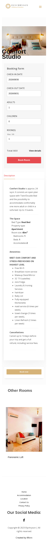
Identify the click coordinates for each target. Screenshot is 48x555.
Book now (24, 372)
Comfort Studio (14, 54)
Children (12, 116)
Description (9, 175)
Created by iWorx (24, 537)
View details (35, 150)
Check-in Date (14, 74)
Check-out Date (16, 88)
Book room (24, 160)
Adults (11, 102)
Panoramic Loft (15, 457)
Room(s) (11, 130)
